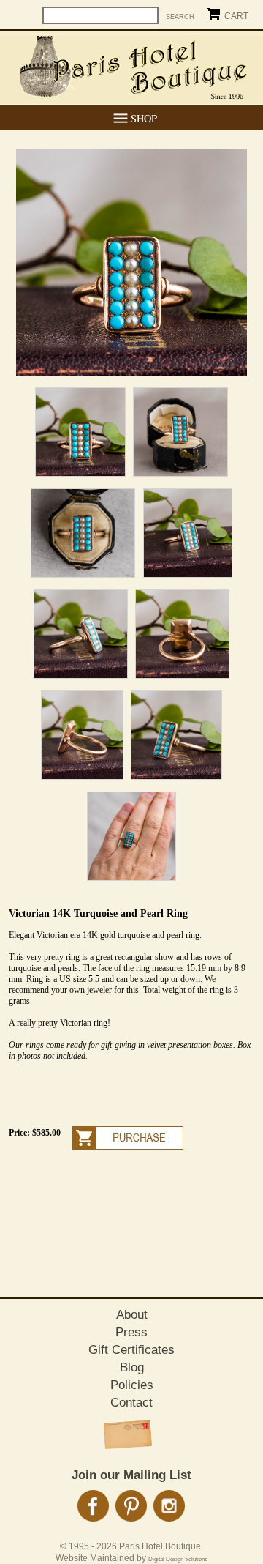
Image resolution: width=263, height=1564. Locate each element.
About (132, 1315)
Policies (131, 1385)
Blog (132, 1367)
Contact (131, 1403)
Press (131, 1332)
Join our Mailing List (131, 1475)
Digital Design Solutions (177, 1559)
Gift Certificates (131, 1350)
